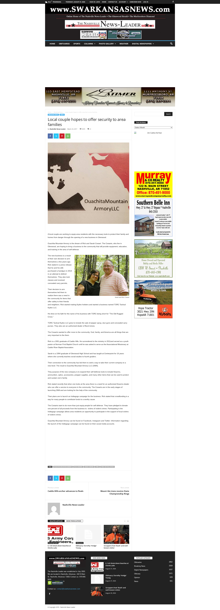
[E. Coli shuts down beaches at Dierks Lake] (60, 534)
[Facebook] (173, 2)
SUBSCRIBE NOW (135, 2)
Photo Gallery (106, 43)
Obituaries (64, 43)
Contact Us (112, 2)
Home (52, 43)
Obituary (137, 574)
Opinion (137, 577)
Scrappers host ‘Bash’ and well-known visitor (116, 547)
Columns (88, 43)
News (62, 115)
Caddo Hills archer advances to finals (65, 491)
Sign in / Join (95, 2)
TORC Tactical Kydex (107, 467)
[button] (171, 44)
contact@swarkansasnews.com (68, 589)
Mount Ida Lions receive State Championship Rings (114, 492)
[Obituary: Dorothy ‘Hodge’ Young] (88, 534)
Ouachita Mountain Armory (63, 467)
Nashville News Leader (58, 129)
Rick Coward (78, 467)
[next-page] (128, 521)
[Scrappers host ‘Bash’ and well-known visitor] (116, 534)
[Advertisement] (110, 65)
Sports (76, 43)
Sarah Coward (89, 467)
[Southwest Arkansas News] (110, 22)
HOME (104, 2)
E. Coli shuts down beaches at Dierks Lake (59, 547)
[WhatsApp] (67, 136)
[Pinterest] (62, 136)
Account (122, 2)
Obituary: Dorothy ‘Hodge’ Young (86, 547)
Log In (145, 2)
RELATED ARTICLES (56, 521)
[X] (56, 136)
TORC (97, 467)
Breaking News (58, 112)
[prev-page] (125, 521)
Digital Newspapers (142, 43)
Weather (124, 43)
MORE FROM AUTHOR (73, 521)
